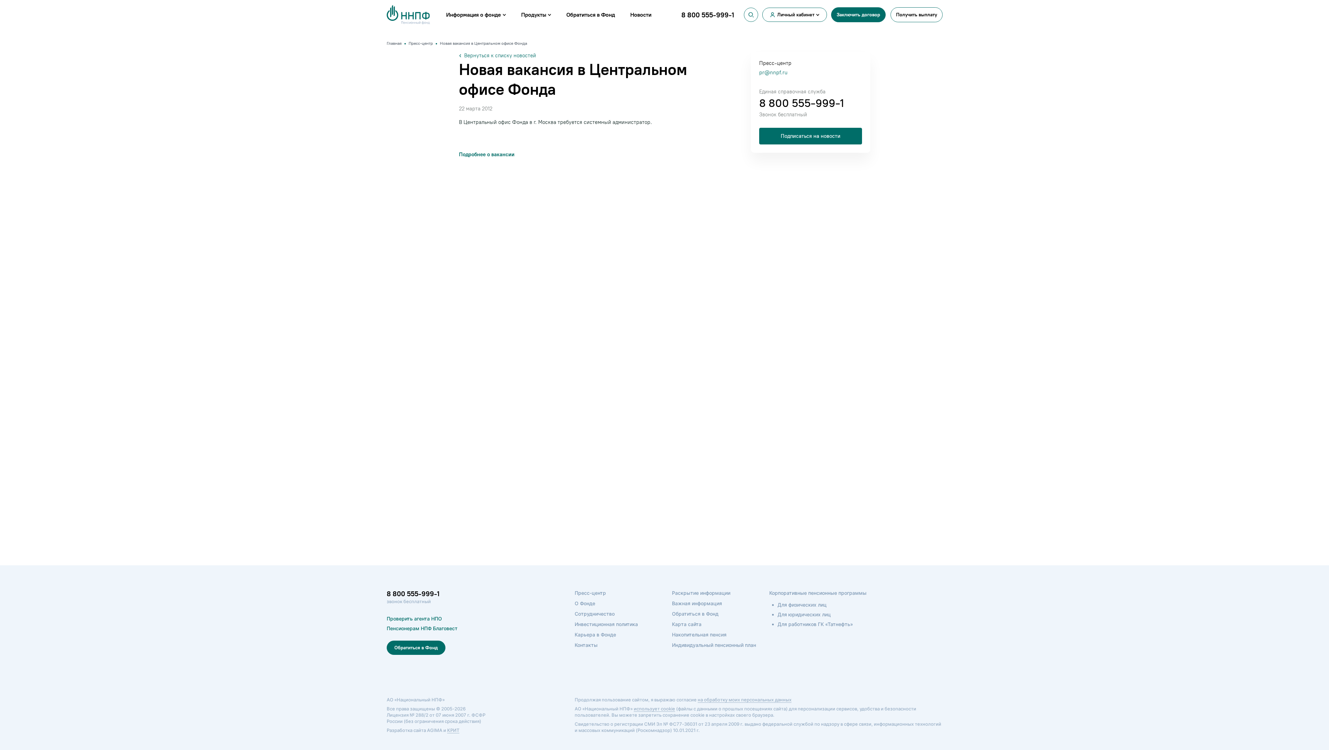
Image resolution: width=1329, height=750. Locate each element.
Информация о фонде (473, 14)
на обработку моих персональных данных (744, 699)
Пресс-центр (590, 593)
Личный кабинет (795, 15)
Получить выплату (916, 15)
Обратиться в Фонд (590, 14)
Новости (640, 14)
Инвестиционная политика (606, 624)
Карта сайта (687, 624)
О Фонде (585, 603)
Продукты (533, 14)
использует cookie (654, 708)
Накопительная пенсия (699, 635)
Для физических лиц (802, 605)
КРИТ (453, 730)
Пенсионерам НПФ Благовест (422, 628)
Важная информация (697, 603)
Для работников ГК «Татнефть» (815, 624)
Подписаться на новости (810, 136)
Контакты (586, 645)
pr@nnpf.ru (773, 72)
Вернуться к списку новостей (500, 55)
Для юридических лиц (804, 614)
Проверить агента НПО (414, 619)
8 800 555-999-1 (801, 103)
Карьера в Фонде (595, 635)
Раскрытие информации (701, 593)
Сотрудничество (595, 614)
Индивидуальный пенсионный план (714, 645)
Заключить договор (858, 15)
